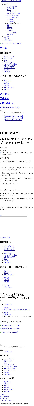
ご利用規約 (11, 21)
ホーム (3, 48)
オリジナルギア (12, 32)
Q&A (9, 10)
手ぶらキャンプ (12, 11)
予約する (6, 38)
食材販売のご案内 (13, 15)
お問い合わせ (8, 40)
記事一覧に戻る (5, 237)
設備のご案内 (11, 8)
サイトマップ (4, 398)
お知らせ (10, 30)
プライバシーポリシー (7, 400)
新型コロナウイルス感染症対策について (17, 309)
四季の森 (10, 28)
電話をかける (10, 107)
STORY (9, 27)
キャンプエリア (12, 6)
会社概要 (10, 34)
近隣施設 (10, 19)
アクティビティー (13, 17)
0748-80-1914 (8, 351)
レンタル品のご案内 (13, 13)
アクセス (6, 36)
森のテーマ (11, 25)
